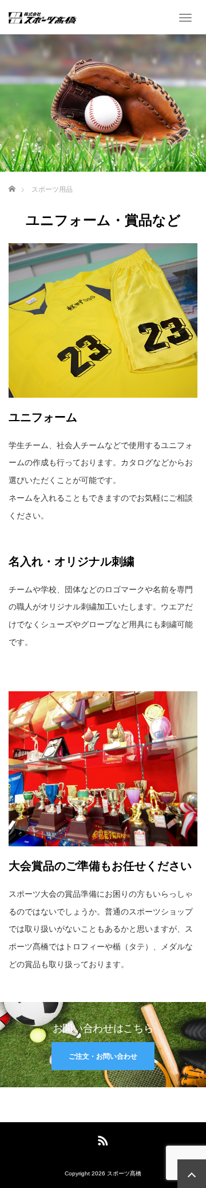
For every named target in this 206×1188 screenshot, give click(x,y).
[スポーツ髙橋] (43, 17)
